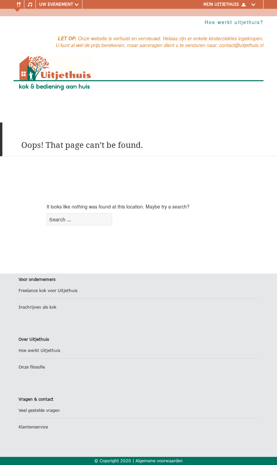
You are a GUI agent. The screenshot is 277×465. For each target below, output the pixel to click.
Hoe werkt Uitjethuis (39, 350)
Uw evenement (56, 4)
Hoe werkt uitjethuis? (234, 22)
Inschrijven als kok (37, 307)
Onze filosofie (32, 367)
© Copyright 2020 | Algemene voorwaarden (138, 460)
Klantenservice (33, 426)
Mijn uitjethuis (221, 4)
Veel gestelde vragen (39, 410)
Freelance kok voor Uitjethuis (48, 290)
